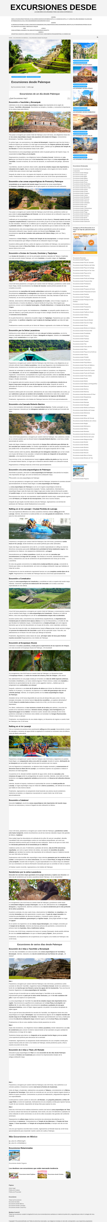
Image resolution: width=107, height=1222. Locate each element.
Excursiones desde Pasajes (81, 341)
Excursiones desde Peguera (81, 260)
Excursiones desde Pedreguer (81, 297)
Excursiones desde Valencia (81, 201)
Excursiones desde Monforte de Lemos (84, 434)
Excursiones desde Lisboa (80, 195)
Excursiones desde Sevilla (80, 191)
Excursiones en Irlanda (80, 133)
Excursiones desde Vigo (80, 206)
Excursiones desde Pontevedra (81, 360)
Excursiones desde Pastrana (81, 338)
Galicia (22, 21)
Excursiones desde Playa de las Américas (84, 352)
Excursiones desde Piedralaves (82, 283)
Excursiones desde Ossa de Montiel (83, 320)
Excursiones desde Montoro (81, 447)
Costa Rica (31, 34)
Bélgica (24, 24)
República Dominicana (64, 34)
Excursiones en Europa (80, 84)
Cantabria (46, 19)
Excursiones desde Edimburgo (84, 112)
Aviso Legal (12, 1188)
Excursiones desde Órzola (80, 325)
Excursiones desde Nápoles (81, 210)
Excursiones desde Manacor (81, 386)
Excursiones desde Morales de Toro (83, 458)
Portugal (19, 26)
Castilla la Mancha (56, 19)
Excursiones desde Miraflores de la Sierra (84, 421)
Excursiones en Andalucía (81, 60)
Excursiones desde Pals (79, 344)
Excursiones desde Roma (80, 182)
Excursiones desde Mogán (80, 423)
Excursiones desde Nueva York (81, 187)
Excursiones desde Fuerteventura (82, 208)
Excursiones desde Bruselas (81, 219)
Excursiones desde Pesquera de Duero (84, 289)
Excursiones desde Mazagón (81, 405)
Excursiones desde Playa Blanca (82, 362)
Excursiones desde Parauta (80, 304)
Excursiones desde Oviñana (81, 314)
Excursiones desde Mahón (80, 381)
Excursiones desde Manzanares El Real (84, 394)
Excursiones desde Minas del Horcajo (83, 418)
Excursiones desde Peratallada (81, 333)
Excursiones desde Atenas (83, 88)
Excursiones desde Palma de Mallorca (83, 365)
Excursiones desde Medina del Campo (84, 410)
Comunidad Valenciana (85, 19)
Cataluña (75, 19)
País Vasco (46, 21)
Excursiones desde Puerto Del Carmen (84, 370)
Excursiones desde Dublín (82, 135)
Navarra (40, 21)
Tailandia (30, 30)
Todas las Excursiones (15, 1200)
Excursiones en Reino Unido (81, 110)
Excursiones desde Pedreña (81, 294)
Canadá (20, 34)
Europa (53, 22)
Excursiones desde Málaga (80, 172)
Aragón (20, 19)
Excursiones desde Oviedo (80, 180)
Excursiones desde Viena (80, 204)
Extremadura (15, 21)
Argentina (14, 34)
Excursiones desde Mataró (80, 399)
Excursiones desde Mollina (80, 428)
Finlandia (47, 24)
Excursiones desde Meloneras (81, 413)
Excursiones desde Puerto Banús (82, 367)
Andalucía (14, 19)
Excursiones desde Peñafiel (81, 357)
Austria (19, 24)
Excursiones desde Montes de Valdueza (84, 328)
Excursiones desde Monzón (80, 452)
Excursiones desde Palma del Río (82, 346)
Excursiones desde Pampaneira (82, 307)
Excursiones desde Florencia (81, 199)
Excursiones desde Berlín (80, 217)
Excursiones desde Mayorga (81, 402)
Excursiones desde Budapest (81, 197)
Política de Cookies (14, 1190)
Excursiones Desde (53, 7)
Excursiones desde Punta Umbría (82, 375)
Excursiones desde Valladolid (81, 202)
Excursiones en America (18, 76)
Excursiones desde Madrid (83, 159)
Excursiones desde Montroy (80, 450)
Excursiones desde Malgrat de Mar (82, 439)
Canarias (40, 19)
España (53, 17)
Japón (16, 30)
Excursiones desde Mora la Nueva (82, 455)
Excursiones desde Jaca (80, 174)
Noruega (81, 24)
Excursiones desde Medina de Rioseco (84, 407)
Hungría (62, 24)
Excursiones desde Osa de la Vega (83, 322)
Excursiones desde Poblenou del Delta (84, 265)
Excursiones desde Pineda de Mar (82, 281)
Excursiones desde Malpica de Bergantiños (85, 383)
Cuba (36, 34)
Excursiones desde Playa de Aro (82, 273)
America (40, 32)
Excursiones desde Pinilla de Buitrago (83, 278)
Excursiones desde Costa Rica (17, 1207)
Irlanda (67, 24)
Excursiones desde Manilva (80, 389)
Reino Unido (26, 26)
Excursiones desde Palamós (81, 309)
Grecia (57, 24)
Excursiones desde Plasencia (81, 275)
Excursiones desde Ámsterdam (81, 184)
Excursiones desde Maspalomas (82, 397)
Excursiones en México (33, 76)
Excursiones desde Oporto (80, 189)
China (13, 30)
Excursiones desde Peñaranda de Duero (84, 291)
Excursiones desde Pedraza (81, 336)
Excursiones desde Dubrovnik (81, 221)
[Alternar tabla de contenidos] (68, 98)
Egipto (47, 30)
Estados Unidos (43, 34)
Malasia (20, 30)
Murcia (36, 21)
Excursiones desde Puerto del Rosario (83, 373)
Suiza (31, 26)
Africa (43, 28)
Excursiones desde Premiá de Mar (82, 330)
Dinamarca (41, 24)
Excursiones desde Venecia (81, 215)
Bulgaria (30, 24)
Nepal (25, 30)
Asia (24, 28)
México (50, 34)
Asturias (25, 19)
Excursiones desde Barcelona (81, 186)
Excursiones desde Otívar (80, 317)
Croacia (35, 24)
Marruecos (41, 30)
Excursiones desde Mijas (80, 415)
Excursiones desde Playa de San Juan (84, 270)
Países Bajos (87, 24)
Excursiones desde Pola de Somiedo (83, 262)
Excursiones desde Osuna (80, 354)
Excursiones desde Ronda (82, 64)
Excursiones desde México (16, 1203)
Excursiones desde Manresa (81, 391)
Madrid (31, 21)
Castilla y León (67, 19)
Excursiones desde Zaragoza (81, 193)
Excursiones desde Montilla (80, 444)
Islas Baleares (33, 19)
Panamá (54, 34)
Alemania (14, 24)
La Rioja (26, 21)
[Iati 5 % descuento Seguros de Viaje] (85, 243)
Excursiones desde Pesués (80, 286)
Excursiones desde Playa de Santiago (83, 268)
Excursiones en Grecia (80, 86)
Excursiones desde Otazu (80, 349)
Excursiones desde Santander (81, 214)
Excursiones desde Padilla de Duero (83, 312)
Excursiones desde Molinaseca (81, 426)
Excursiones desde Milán (80, 176)
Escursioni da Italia (14, 1202)
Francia (52, 24)
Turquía (35, 26)
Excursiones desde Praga (80, 212)
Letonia (75, 24)
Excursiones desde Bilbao (80, 178)
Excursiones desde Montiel (80, 442)
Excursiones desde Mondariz (81, 431)
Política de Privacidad (15, 1192)
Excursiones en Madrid (80, 157)
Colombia (25, 34)
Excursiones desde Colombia (17, 1205)
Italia (71, 24)
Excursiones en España (80, 62)
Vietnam (35, 30)
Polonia (13, 26)
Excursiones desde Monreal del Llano (83, 436)
